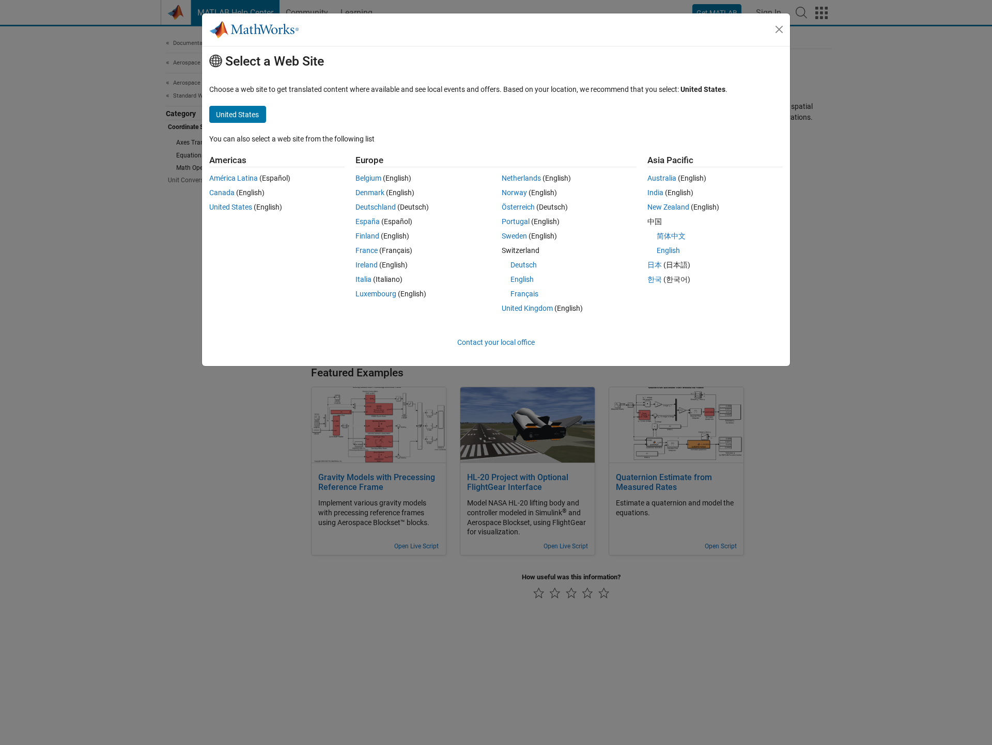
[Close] (779, 29)
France (366, 250)
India (655, 192)
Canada (222, 192)
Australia (661, 178)
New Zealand (668, 207)
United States (230, 207)
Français (524, 294)
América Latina (233, 178)
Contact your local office (496, 342)
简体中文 (671, 236)
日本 (654, 265)
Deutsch (523, 265)
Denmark (369, 192)
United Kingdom (527, 308)
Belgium (368, 178)
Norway (514, 192)
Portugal (516, 221)
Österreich (518, 207)
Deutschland (375, 207)
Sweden (514, 236)
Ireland (366, 265)
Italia (363, 279)
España (367, 221)
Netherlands (521, 178)
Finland (367, 236)
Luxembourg (375, 294)
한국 (654, 279)
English (522, 279)
